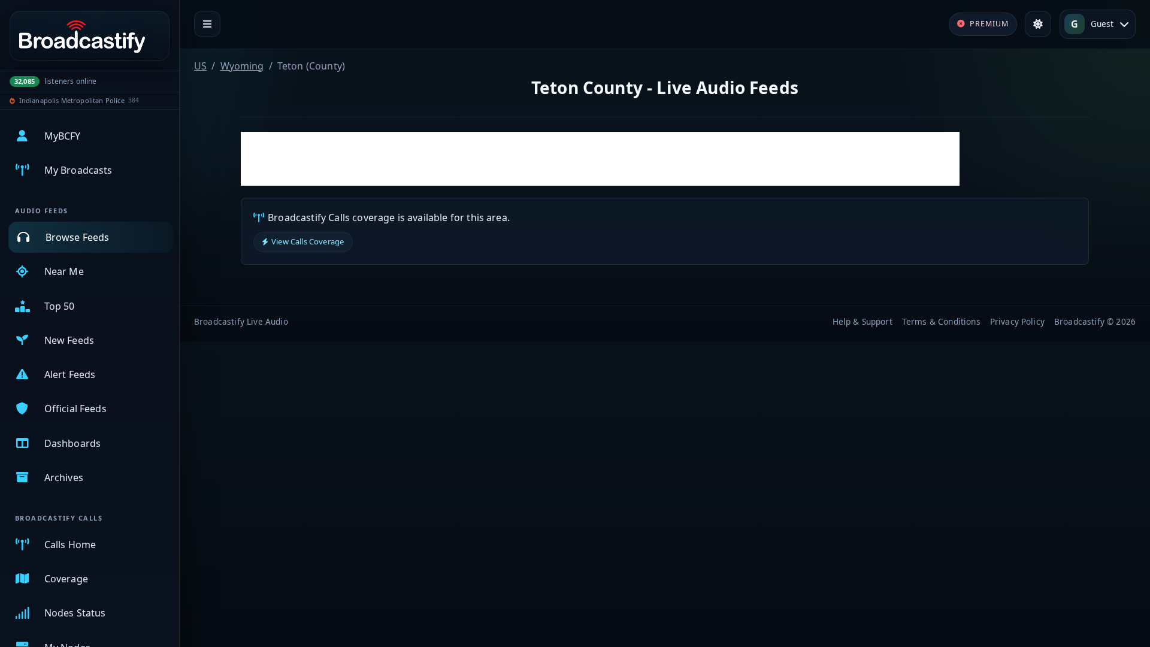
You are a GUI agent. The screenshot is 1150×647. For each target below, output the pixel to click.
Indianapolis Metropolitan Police (72, 100)
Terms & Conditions (941, 321)
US (200, 65)
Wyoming (242, 65)
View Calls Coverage (307, 241)
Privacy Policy (1017, 321)
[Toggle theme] (1038, 24)
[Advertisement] (600, 159)
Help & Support (862, 321)
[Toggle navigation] (207, 24)
